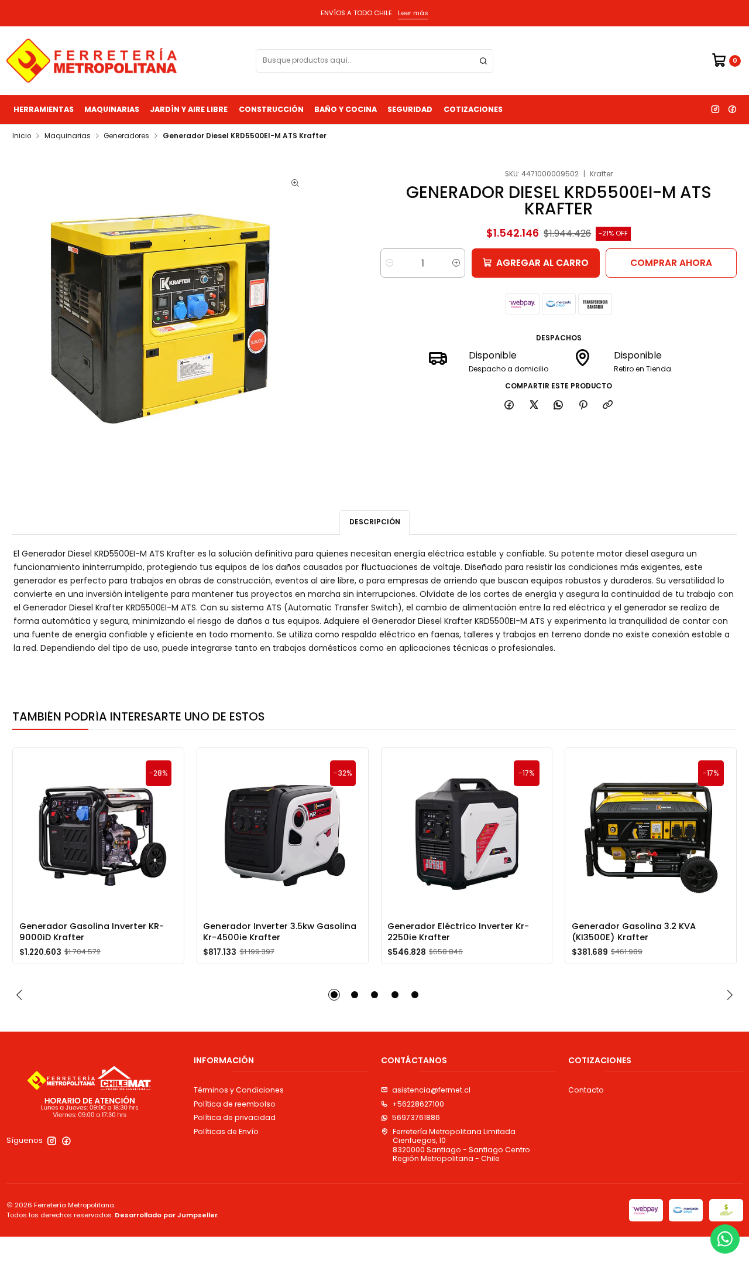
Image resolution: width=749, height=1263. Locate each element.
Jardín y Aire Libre (189, 109)
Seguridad (409, 109)
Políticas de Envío (226, 1131)
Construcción (271, 109)
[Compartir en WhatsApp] (558, 405)
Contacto (586, 1090)
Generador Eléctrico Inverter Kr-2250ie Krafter (458, 931)
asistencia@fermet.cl (431, 1090)
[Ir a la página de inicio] (91, 61)
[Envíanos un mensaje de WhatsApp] (725, 1239)
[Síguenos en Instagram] (715, 109)
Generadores (126, 136)
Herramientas (43, 109)
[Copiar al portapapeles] (608, 405)
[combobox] (374, 61)
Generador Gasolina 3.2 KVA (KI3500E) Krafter (634, 931)
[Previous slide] (21, 995)
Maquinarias (111, 109)
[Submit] (483, 61)
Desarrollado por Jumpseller (166, 1215)
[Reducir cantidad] (389, 263)
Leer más (413, 13)
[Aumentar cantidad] (456, 263)
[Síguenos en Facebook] (732, 109)
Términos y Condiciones (239, 1090)
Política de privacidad (235, 1117)
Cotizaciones (473, 109)
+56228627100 (418, 1104)
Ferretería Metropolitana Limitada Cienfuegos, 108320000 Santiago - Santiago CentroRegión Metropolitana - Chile (461, 1145)
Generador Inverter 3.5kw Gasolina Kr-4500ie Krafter (279, 931)
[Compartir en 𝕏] (533, 405)
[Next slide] (728, 995)
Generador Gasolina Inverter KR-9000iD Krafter (91, 931)
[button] (334, 995)
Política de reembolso (235, 1104)
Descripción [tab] (374, 522)
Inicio (21, 136)
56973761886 (416, 1117)
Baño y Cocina (345, 109)
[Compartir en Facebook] (509, 405)
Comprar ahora (671, 263)
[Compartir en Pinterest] (583, 405)
